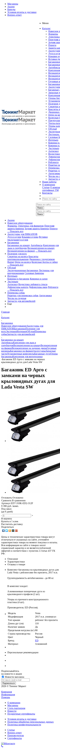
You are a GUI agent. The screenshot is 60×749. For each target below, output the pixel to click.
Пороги (52, 45)
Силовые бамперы (34, 273)
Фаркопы (53, 34)
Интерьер (53, 140)
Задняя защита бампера (37, 228)
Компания (6, 691)
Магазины (12, 705)
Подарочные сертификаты (21, 713)
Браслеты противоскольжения (22, 258)
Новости (11, 711)
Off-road (52, 128)
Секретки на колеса (17, 256)
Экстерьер (53, 148)
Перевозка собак (16, 292)
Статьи (46, 187)
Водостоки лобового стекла (32, 284)
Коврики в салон (39, 278)
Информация (8, 694)
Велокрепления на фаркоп (21, 251)
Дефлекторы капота (17, 287)
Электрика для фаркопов (31, 225)
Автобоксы (36, 245)
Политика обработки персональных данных (30, 721)
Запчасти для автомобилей (21, 301)
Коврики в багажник (18, 278)
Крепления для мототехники (27, 356)
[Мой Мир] (13, 531)
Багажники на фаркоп (21, 351)
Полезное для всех (17, 253)
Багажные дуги (42, 353)
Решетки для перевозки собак (22, 295)
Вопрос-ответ (14, 732)
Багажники (54, 62)
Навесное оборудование (20, 223)
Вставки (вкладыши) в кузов (27, 238)
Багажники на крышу (18, 245)
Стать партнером (16, 708)
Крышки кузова (30, 237)
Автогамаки (45, 295)
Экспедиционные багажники (22, 270)
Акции (11, 220)
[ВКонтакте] (3, 531)
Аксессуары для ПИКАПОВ (22, 234)
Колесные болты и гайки (45, 262)
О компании (13, 702)
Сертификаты (14, 738)
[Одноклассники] (10, 531)
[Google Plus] (16, 531)
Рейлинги (53, 162)
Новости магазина (14, 677)
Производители (15, 735)
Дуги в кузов (14, 237)
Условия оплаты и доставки (21, 719)
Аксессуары (39, 351)
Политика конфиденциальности (24, 724)
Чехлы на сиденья (16, 298)
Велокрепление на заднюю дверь (29, 348)
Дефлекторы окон (38, 287)
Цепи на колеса (23, 262)
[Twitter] (6, 531)
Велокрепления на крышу (41, 248)
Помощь (5, 697)
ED (36, 640)
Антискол (53, 151)
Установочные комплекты (20, 353)
